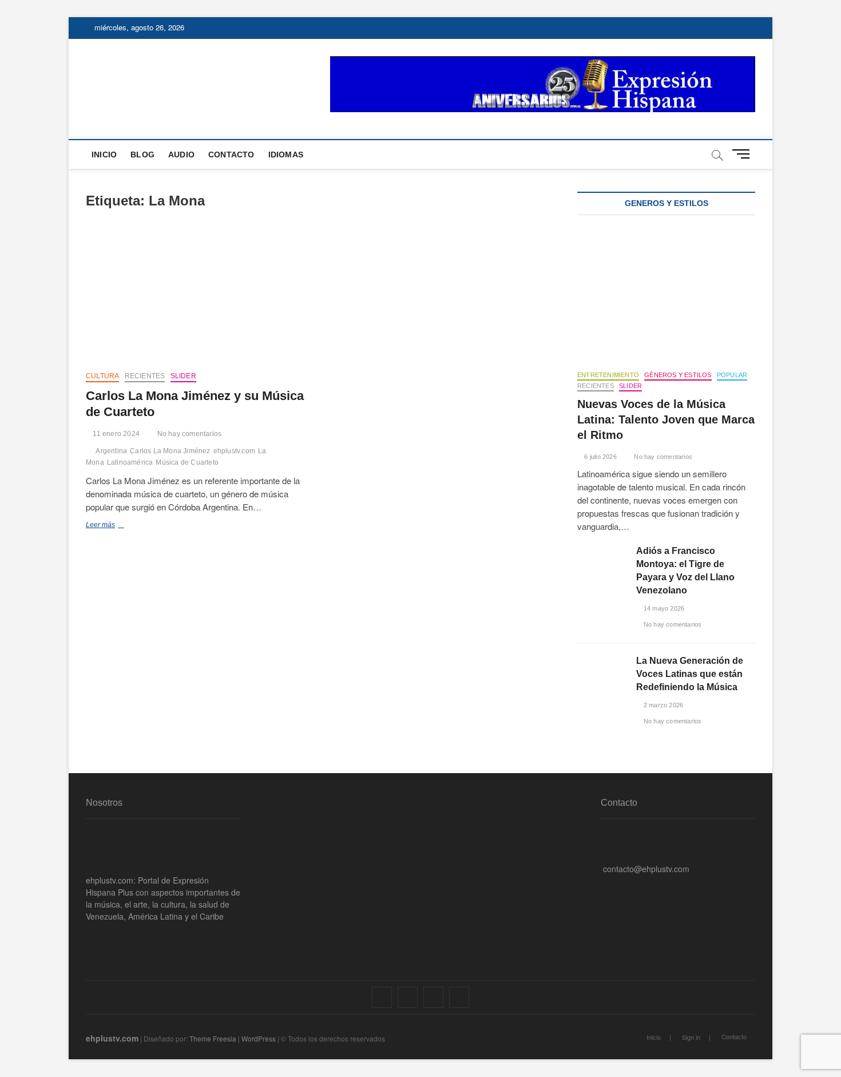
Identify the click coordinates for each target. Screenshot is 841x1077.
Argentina (111, 451)
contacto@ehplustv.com (646, 868)
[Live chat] (604, 886)
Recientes (145, 376)
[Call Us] (604, 851)
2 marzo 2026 (662, 705)
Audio (181, 154)
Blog (142, 154)
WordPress (258, 1038)
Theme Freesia (212, 1038)
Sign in (691, 1037)
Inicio (104, 154)
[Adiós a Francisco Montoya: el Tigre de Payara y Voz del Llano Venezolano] (601, 562)
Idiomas (285, 154)
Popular (732, 374)
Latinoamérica (130, 462)
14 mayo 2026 (663, 608)
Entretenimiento (608, 374)
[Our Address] (604, 833)
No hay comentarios (188, 434)
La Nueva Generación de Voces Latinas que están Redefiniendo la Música (689, 674)
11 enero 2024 (115, 434)
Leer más (113, 526)
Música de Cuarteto (187, 462)
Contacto (231, 154)
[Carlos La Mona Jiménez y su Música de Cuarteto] (199, 296)
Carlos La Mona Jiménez (170, 451)
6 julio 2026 (599, 456)
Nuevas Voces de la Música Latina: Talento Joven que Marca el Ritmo (666, 419)
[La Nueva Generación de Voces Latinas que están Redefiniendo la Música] (601, 671)
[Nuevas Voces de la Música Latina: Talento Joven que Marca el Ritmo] (666, 295)
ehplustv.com (234, 451)
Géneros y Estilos (677, 374)
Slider (183, 376)
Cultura (102, 376)
